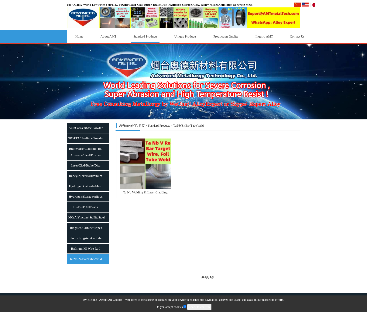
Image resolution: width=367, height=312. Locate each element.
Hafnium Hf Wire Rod (85, 248)
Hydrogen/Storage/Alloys (86, 196)
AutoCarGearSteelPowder (86, 128)
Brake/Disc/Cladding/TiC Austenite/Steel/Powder (85, 152)
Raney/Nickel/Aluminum (85, 176)
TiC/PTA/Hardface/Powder (85, 138)
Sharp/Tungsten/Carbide (86, 238)
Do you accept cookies (170, 307)
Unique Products (185, 36)
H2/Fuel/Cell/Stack (85, 207)
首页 (142, 125)
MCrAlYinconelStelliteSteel (86, 217)
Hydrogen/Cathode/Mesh (85, 186)
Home (79, 36)
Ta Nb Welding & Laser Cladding (145, 192)
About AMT (108, 36)
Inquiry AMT (264, 36)
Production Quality (226, 36)
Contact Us (297, 36)
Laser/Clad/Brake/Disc (85, 165)
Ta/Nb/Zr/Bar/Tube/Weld (85, 259)
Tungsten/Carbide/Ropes (85, 227)
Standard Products (145, 36)
